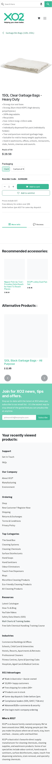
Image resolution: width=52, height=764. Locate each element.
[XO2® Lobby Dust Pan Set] (37, 269)
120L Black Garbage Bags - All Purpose (23, 362)
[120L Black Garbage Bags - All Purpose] (26, 336)
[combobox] (22, 4)
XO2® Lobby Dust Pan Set (37, 283)
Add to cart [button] (34, 186)
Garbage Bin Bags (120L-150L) (19, 32)
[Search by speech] (41, 4)
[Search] (48, 4)
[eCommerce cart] (39, 18)
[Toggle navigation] (45, 18)
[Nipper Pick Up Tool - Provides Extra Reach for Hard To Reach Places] (14, 269)
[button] (7, 378)
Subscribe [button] (43, 417)
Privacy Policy (8, 525)
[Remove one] (4, 186)
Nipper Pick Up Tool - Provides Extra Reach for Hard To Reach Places (14, 285)
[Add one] (13, 186)
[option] (26, 277)
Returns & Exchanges (12, 516)
